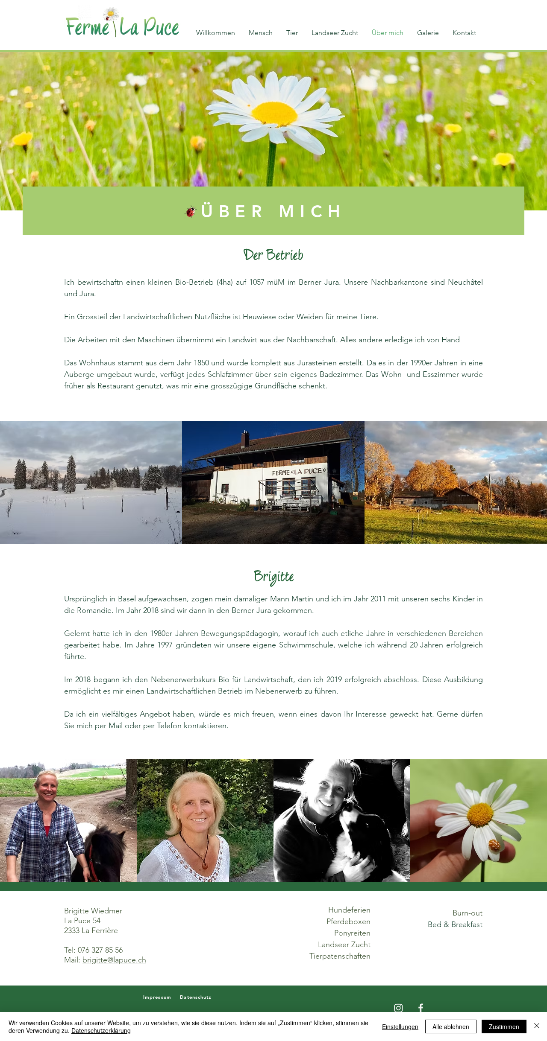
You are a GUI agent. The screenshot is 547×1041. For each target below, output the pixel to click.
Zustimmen (504, 1026)
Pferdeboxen (348, 921)
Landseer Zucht (344, 944)
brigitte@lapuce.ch (114, 960)
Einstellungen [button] (400, 1026)
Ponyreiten (352, 933)
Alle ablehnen (450, 1026)
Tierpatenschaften (340, 956)
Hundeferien (349, 910)
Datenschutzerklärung (101, 1030)
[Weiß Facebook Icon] (420, 1008)
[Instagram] (398, 1008)
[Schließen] (537, 1026)
